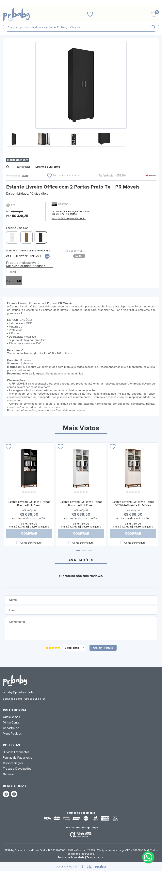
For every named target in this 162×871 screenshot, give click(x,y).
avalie (25, 175)
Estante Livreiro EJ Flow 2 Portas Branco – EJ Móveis (81, 503)
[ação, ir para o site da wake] (100, 866)
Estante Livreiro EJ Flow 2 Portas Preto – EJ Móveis (29, 503)
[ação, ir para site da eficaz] (86, 867)
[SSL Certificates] (81, 834)
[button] (81, 148)
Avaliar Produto (103, 647)
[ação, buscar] (153, 27)
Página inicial (22, 166)
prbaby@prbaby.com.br (18, 692)
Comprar (29, 533)
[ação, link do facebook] (6, 794)
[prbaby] (16, 14)
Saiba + (79, 256)
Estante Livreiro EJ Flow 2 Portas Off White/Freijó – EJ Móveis (133, 503)
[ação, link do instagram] (14, 794)
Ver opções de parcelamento (69, 218)
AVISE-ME (14, 281)
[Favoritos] (90, 14)
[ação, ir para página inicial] (15, 680)
